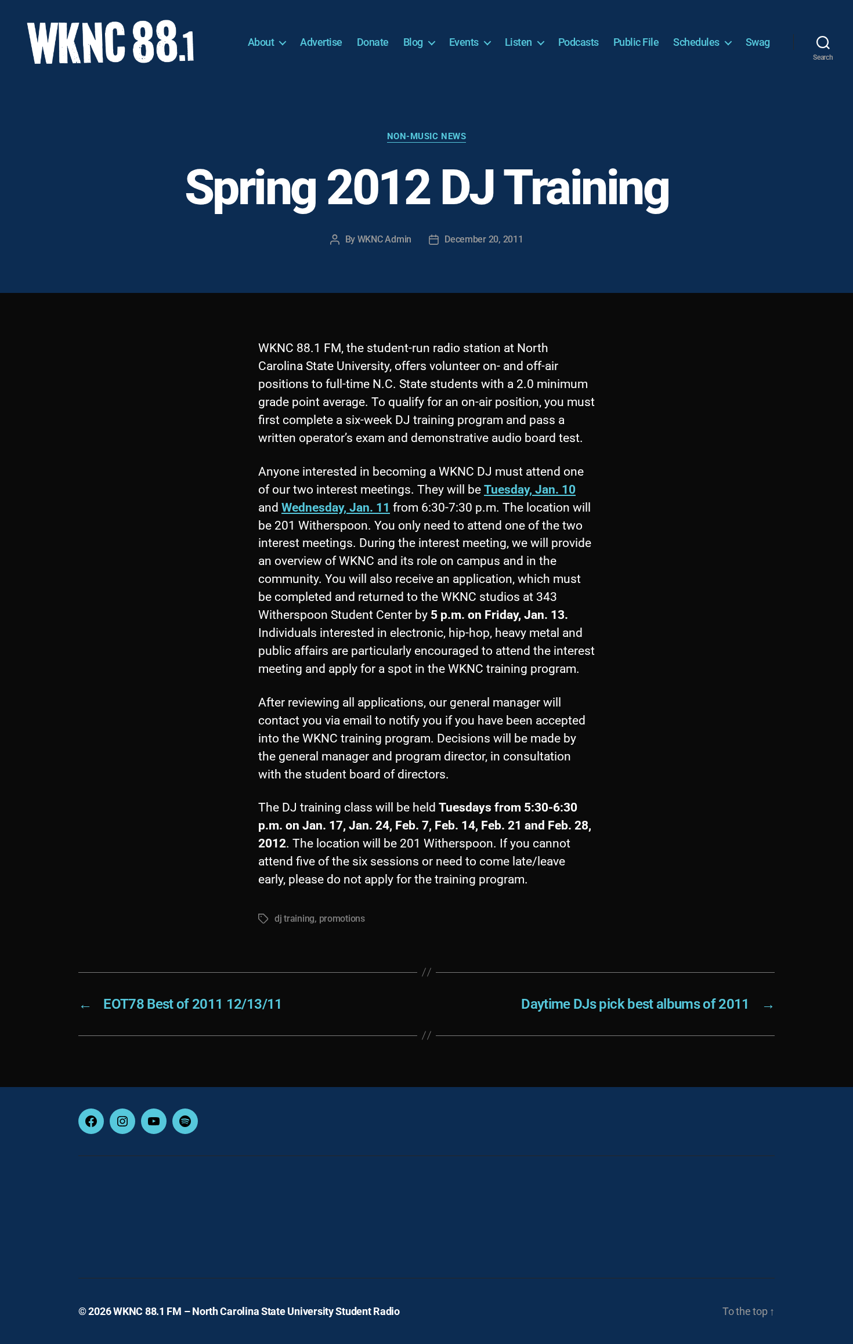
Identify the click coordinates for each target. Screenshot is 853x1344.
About (261, 42)
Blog (413, 42)
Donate (373, 42)
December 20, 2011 (483, 239)
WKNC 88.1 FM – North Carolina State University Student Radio (256, 1311)
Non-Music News (427, 136)
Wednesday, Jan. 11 (335, 508)
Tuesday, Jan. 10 (530, 490)
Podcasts (578, 42)
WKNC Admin (384, 239)
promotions (342, 918)
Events (464, 42)
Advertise (321, 42)
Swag (758, 42)
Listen (518, 42)
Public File (636, 42)
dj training (294, 918)
